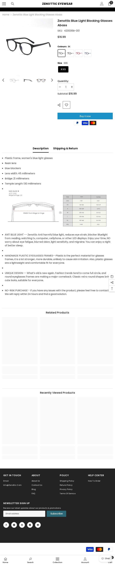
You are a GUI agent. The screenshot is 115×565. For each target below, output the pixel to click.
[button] (3, 80)
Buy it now (85, 116)
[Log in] (101, 3)
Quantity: (63, 81)
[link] (2, 9)
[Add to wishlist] (66, 105)
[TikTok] (30, 525)
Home (5, 14)
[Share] (60, 105)
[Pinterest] (22, 525)
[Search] (12, 4)
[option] (27, 43)
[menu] (4, 4)
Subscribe (56, 513)
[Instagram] (14, 525)
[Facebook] (6, 525)
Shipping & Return (65, 148)
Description (41, 148)
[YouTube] (38, 525)
